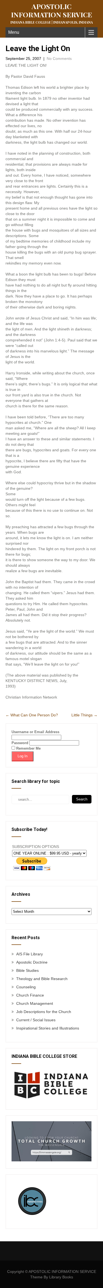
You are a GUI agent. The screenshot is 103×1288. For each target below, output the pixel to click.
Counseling (26, 987)
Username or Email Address (35, 732)
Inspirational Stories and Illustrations (47, 1028)
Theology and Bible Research (42, 979)
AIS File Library (29, 954)
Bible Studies (27, 970)
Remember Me (28, 748)
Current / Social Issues (35, 1020)
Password (20, 743)
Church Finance (30, 995)
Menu (13, 32)
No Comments (59, 58)
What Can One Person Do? (31, 715)
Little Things (84, 715)
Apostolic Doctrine (32, 962)
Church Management (34, 1003)
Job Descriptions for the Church (43, 1011)
